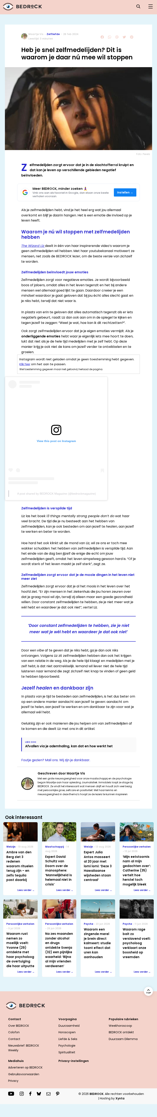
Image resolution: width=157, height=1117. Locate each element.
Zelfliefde (53, 34)
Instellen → (125, 192)
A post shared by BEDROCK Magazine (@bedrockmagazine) (56, 493)
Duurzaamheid (69, 1026)
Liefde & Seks (67, 1039)
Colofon (14, 1032)
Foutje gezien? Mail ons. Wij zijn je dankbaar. (55, 760)
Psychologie (66, 1046)
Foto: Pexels (143, 154)
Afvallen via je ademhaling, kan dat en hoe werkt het (69, 746)
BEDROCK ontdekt (121, 1032)
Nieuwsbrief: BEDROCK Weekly (23, 1048)
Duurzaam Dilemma (123, 1039)
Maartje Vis (35, 34)
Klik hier (24, 364)
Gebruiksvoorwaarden (23, 1074)
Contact (14, 1039)
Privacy (13, 1081)
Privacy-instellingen (73, 1061)
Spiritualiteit (66, 1052)
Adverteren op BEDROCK (25, 1067)
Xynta (120, 1098)
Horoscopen (67, 1032)
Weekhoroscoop (120, 1026)
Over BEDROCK (18, 1026)
